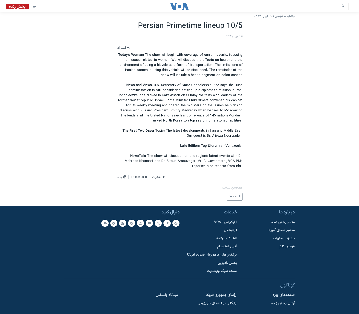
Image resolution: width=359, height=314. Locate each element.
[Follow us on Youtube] (149, 223)
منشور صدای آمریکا (281, 230)
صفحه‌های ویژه (284, 295)
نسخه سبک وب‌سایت (222, 271)
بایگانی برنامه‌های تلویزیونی (217, 303)
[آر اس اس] (122, 223)
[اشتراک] (104, 223)
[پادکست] (113, 223)
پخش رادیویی (227, 262)
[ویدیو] (34, 6)
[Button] (123, 47)
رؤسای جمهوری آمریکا (221, 295)
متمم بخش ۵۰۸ (283, 221)
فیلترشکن (230, 230)
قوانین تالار (287, 246)
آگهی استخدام (227, 246)
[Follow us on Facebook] (176, 223)
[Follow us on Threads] (131, 223)
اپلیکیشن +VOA (225, 221)
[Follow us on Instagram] (140, 223)
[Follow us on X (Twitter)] (158, 223)
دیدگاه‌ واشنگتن (167, 295)
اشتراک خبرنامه (226, 238)
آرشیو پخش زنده (283, 303)
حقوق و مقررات (284, 238)
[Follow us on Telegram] (167, 223)
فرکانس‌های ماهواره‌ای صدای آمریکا (212, 254)
